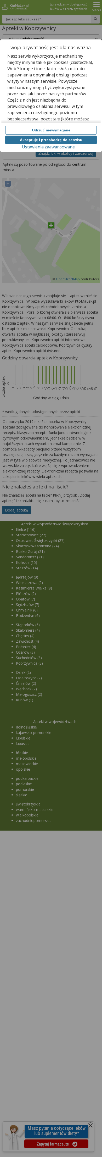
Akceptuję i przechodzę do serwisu (51, 140)
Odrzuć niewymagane (51, 130)
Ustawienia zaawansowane (48, 147)
